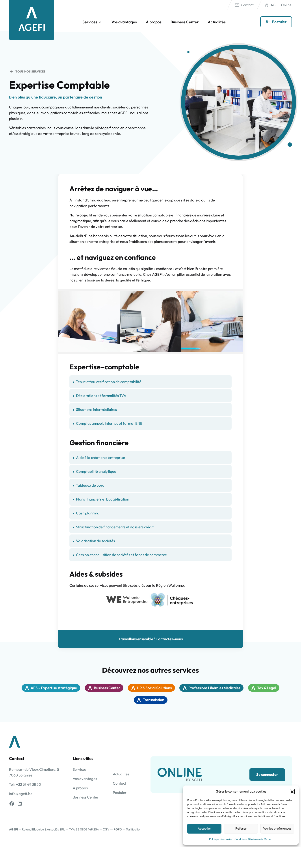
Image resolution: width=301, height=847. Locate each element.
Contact (247, 5)
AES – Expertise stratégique (54, 687)
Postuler (279, 21)
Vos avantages (124, 21)
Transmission (153, 699)
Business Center (185, 21)
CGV (106, 829)
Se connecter (267, 774)
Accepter (204, 828)
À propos (154, 21)
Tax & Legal (266, 687)
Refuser (241, 828)
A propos (80, 788)
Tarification (133, 829)
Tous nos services (30, 71)
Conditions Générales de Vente (252, 839)
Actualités (217, 21)
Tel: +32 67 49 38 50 (25, 784)
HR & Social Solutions (154, 687)
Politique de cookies (220, 839)
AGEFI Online (281, 5)
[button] (292, 791)
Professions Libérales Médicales (214, 687)
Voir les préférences (277, 828)
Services (89, 21)
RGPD (117, 829)
